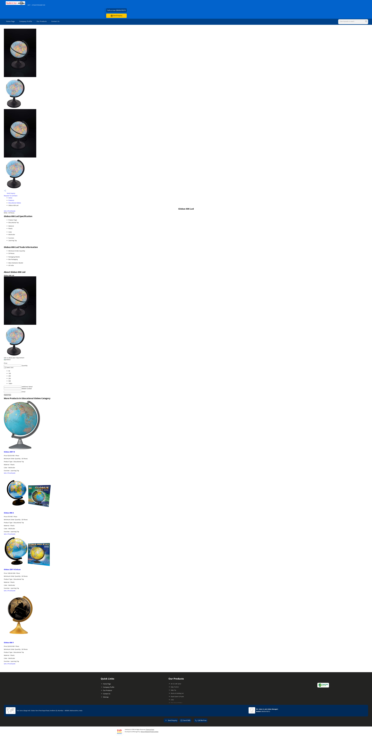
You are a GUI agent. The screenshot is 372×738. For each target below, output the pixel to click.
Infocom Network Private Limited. (149, 731)
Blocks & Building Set (177, 693)
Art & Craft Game (176, 684)
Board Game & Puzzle (177, 696)
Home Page (10, 21)
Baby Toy (173, 690)
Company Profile (25, 21)
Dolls (172, 700)
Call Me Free (202, 720)
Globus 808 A (9, 513)
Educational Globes (14, 203)
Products (11, 200)
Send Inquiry (117, 16)
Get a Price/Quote (9, 211)
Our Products (42, 21)
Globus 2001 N (9, 452)
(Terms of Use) (150, 729)
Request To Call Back (10, 196)
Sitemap (105, 697)
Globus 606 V (9, 642)
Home (10, 198)
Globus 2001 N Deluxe (12, 569)
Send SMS (186, 720)
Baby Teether (175, 687)
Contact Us (55, 21)
